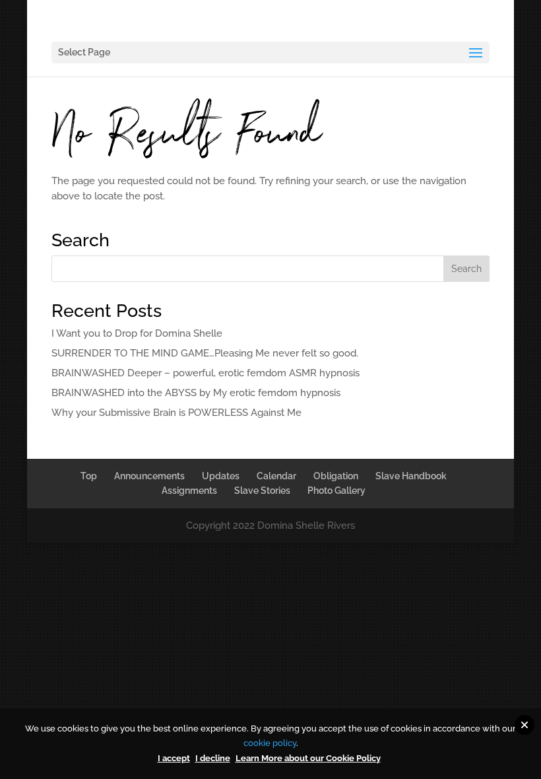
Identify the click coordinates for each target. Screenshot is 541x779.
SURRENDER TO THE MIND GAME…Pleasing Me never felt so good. (204, 353)
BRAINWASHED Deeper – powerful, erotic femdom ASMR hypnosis (205, 373)
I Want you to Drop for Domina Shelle (136, 333)
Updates (220, 476)
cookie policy (269, 743)
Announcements (149, 476)
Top (88, 476)
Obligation (335, 476)
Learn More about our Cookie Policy (308, 758)
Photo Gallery (336, 490)
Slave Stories (262, 490)
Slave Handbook (411, 476)
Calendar (276, 476)
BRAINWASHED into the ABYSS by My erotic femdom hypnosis (195, 393)
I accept (174, 758)
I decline (212, 758)
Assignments (189, 490)
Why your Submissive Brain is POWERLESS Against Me (176, 413)
